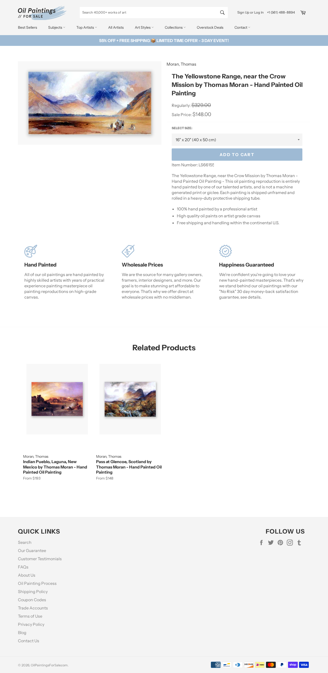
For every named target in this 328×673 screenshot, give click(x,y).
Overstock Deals (210, 27)
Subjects (55, 27)
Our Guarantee (32, 550)
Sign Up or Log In (250, 12)
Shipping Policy (33, 591)
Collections (174, 27)
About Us (26, 575)
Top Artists (85, 27)
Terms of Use (30, 616)
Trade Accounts (33, 607)
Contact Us (28, 640)
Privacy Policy (31, 624)
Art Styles (143, 27)
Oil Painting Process (37, 583)
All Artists (116, 27)
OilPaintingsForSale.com (49, 665)
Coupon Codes (32, 599)
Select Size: (182, 128)
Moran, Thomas (181, 64)
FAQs (23, 566)
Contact (241, 27)
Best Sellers (27, 27)
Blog (22, 632)
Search (25, 542)
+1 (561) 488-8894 (281, 12)
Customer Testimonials (40, 558)
